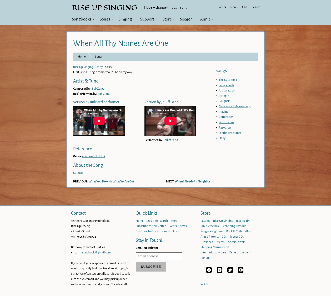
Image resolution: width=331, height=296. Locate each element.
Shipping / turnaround (214, 247)
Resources (225, 127)
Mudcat (78, 173)
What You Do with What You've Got (111, 181)
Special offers (236, 242)
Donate (165, 231)
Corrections (226, 117)
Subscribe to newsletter (151, 226)
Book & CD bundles (238, 231)
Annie (205, 19)
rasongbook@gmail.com (95, 252)
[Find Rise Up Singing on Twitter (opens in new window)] (230, 271)
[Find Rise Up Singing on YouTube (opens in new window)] (240, 271)
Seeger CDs (236, 236)
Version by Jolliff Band (161, 102)
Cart (244, 7)
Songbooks (81, 19)
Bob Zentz (98, 88)
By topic (224, 96)
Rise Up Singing (83, 67)
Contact (78, 213)
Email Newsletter (147, 247)
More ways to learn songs (234, 106)
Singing (125, 19)
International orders (213, 252)
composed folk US (93, 156)
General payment (240, 252)
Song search (226, 85)
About (177, 231)
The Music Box (228, 79)
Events (222, 7)
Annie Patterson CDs (213, 236)
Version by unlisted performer (96, 102)
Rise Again (243, 220)
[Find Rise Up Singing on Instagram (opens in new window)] (219, 271)
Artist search (227, 90)
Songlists (224, 101)
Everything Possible (234, 226)
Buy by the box (209, 226)
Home (82, 56)
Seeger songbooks (211, 231)
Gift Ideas (206, 242)
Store (167, 19)
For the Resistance (230, 133)
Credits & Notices (147, 231)
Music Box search (157, 220)
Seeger (186, 19)
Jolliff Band (171, 140)
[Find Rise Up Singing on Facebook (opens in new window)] (209, 271)
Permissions (226, 122)
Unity (99, 67)
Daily (222, 138)
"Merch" (220, 242)
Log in (204, 283)
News (234, 7)
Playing (223, 111)
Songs (105, 19)
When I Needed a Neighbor (192, 181)
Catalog (205, 220)
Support (147, 19)
